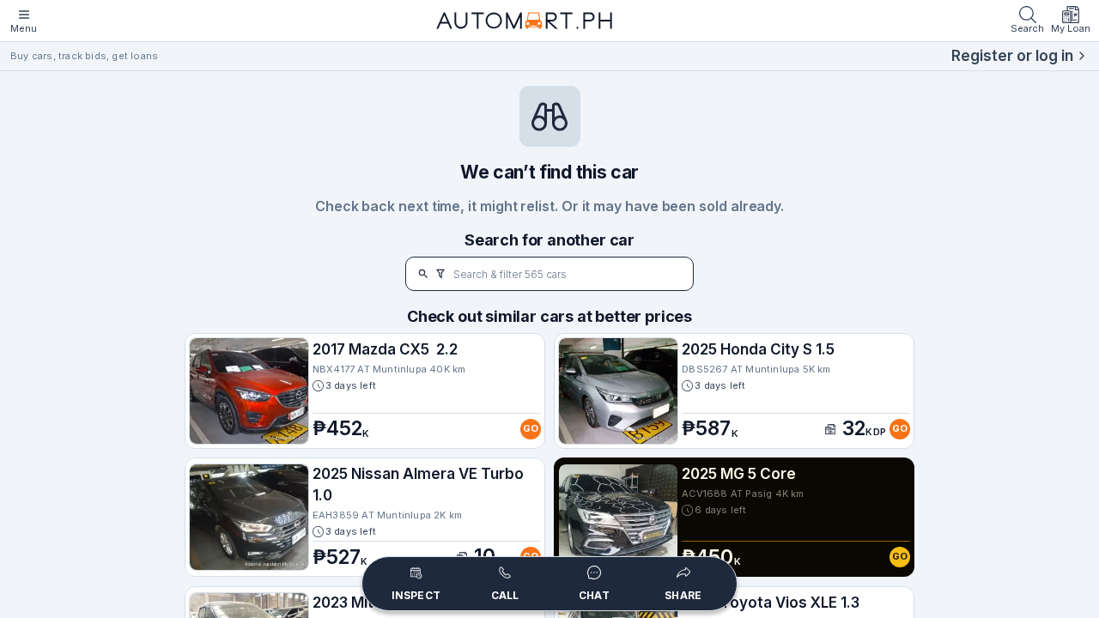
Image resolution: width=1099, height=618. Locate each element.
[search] (423, 274)
